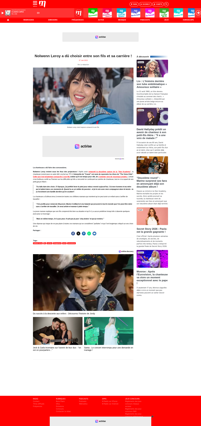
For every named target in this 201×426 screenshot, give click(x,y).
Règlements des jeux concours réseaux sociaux (133, 403)
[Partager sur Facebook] (72, 235)
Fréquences (78, 20)
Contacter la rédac (63, 411)
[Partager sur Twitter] (77, 235)
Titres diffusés (38, 404)
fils (45, 243)
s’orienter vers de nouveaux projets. (112, 177)
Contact (36, 401)
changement (57, 243)
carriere (49, 243)
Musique (122, 20)
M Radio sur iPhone (109, 401)
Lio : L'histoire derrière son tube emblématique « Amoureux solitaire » (152, 84)
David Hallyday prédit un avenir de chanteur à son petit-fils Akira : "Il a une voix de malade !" (151, 134)
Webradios (28, 20)
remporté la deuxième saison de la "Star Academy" (109, 172)
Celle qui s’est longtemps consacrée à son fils (51, 177)
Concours (60, 409)
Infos (58, 404)
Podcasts (145, 20)
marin (64, 243)
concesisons (71, 243)
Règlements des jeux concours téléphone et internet (134, 416)
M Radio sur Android (110, 404)
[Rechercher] (166, 4)
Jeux (166, 20)
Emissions (52, 20)
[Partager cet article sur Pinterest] (83, 235)
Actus (101, 20)
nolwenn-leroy (38, 243)
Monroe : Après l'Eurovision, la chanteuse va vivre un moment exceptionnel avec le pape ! (152, 277)
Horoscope (188, 20)
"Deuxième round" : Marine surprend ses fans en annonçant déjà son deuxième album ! (152, 182)
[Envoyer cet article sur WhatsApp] (88, 235)
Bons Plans (60, 401)
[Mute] (38, 12)
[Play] (3, 13)
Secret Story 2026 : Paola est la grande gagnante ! (151, 230)
